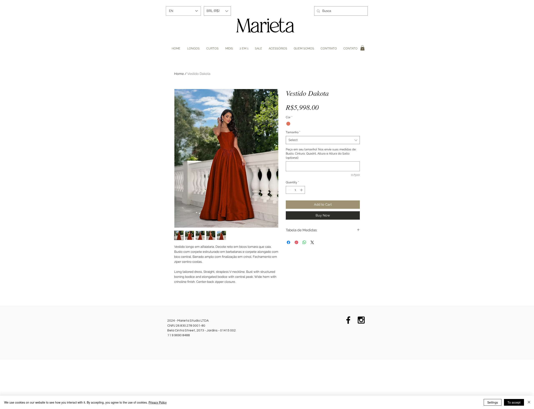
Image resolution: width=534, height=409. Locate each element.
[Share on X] (312, 242)
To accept (514, 402)
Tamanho (293, 132)
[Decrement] (289, 190)
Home (179, 74)
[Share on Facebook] (288, 242)
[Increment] (301, 190)
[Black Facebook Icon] (348, 320)
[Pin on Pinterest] (296, 242)
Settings (492, 402)
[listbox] (217, 11)
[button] (217, 11)
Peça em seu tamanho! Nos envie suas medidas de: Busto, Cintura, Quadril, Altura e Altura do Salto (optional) (321, 153)
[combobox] (323, 140)
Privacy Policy (158, 402)
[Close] (528, 402)
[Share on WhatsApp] (304, 242)
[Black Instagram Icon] (361, 320)
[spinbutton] (295, 190)
